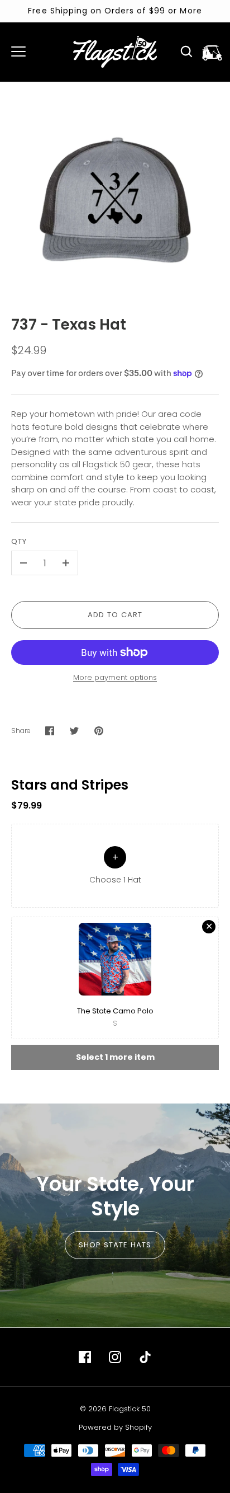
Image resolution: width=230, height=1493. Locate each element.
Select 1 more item (115, 1057)
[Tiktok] (145, 1357)
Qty (19, 541)
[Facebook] (85, 1357)
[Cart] (212, 51)
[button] (115, 866)
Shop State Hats (115, 1245)
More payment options (115, 677)
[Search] (186, 51)
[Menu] (18, 51)
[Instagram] (115, 1357)
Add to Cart (115, 614)
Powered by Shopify (115, 1427)
